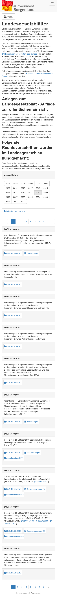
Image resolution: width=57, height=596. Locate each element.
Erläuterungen (32, 253)
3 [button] (22, 221)
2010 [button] (38, 192)
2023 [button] (30, 183)
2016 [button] (38, 188)
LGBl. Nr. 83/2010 (13, 284)
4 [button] (26, 221)
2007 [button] (15, 197)
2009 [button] (45, 192)
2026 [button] (8, 183)
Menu (11, 16)
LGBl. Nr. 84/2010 (13, 253)
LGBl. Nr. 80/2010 (13, 382)
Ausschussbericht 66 (15, 536)
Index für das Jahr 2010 (16, 211)
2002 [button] (8, 201)
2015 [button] (45, 188)
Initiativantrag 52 (33, 452)
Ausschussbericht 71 (15, 458)
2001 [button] (15, 201)
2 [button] (17, 221)
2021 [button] (46, 183)
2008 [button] (8, 197)
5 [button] (30, 221)
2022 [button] (38, 183)
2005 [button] (30, 197)
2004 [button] (38, 197)
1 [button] (13, 221)
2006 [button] (23, 197)
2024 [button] (23, 183)
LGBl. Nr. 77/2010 (13, 489)
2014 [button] (8, 192)
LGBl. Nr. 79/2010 (13, 421)
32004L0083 (41, 481)
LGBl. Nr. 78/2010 (13, 452)
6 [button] (35, 221)
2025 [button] (15, 183)
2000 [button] (23, 201)
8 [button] (43, 221)
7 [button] (39, 221)
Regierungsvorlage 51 (35, 489)
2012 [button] (23, 192)
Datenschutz (35, 593)
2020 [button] (8, 188)
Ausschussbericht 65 (15, 494)
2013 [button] (15, 192)
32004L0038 (42, 520)
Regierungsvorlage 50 (35, 531)
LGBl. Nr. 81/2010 (13, 346)
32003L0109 (28, 520)
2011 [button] (30, 192)
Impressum (22, 593)
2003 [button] (45, 197)
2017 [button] (30, 188)
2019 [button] (15, 188)
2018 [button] (23, 188)
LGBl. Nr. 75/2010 (13, 572)
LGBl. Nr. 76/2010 (13, 531)
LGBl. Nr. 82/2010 (13, 315)
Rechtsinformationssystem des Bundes (20, 53)
